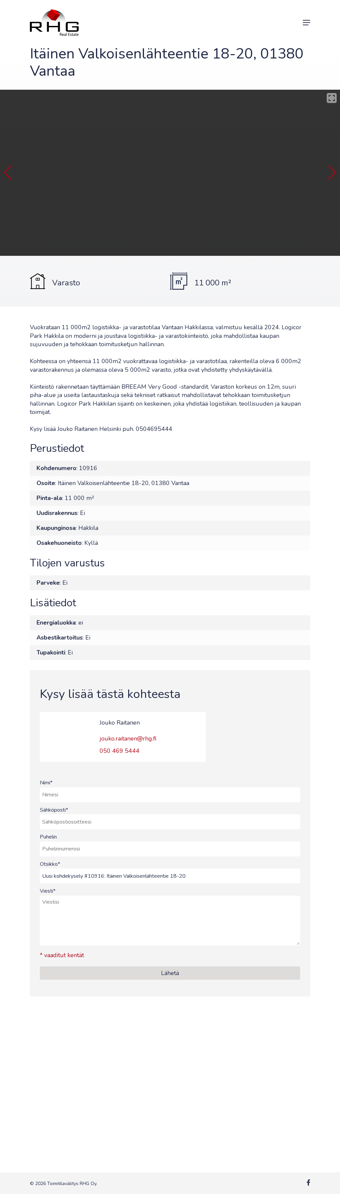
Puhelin (48, 837)
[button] (306, 22)
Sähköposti (54, 810)
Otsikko (50, 864)
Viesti (47, 891)
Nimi (46, 782)
